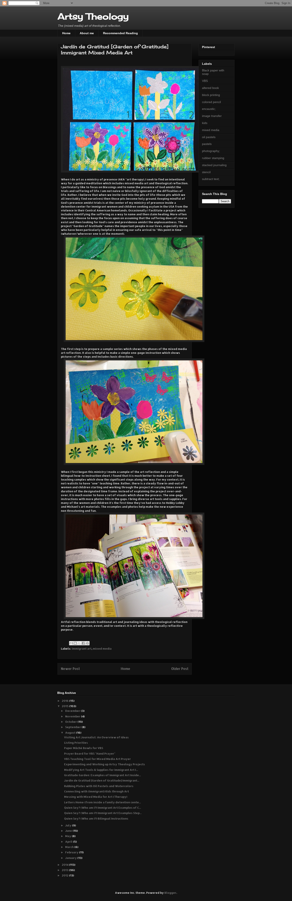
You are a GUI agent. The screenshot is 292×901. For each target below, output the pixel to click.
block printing (211, 95)
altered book (210, 88)
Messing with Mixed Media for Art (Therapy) (95, 796)
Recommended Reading (120, 33)
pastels (207, 144)
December (73, 710)
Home (66, 33)
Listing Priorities (76, 742)
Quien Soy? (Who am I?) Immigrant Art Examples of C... (102, 807)
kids (204, 123)
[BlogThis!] (75, 643)
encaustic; (209, 109)
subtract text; (211, 179)
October (71, 721)
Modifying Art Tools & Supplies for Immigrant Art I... (101, 769)
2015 (65, 706)
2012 (65, 875)
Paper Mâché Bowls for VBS (83, 748)
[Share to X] (79, 643)
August (70, 732)
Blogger (170, 892)
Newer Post (70, 669)
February (72, 852)
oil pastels (208, 137)
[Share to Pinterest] (87, 643)
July (68, 825)
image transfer (212, 116)
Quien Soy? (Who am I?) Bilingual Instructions (96, 818)
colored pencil (211, 102)
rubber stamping (213, 158)
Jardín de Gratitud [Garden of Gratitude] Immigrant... (101, 780)
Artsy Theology (93, 16)
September (73, 727)
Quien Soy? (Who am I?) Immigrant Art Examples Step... (103, 813)
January (71, 858)
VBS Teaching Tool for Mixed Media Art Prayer (97, 759)
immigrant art (81, 648)
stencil (206, 172)
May (68, 836)
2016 (65, 700)
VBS (205, 81)
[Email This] (71, 643)
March (69, 847)
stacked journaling (214, 165)
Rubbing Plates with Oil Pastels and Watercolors (98, 786)
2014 (65, 864)
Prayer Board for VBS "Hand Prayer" (89, 753)
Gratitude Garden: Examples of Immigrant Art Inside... (102, 775)
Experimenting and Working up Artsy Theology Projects (104, 764)
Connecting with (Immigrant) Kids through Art (96, 791)
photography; (211, 151)
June (69, 830)
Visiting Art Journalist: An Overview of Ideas (96, 737)
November (73, 716)
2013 (65, 870)
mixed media (102, 648)
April (69, 841)
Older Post (179, 669)
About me (87, 33)
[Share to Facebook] (83, 643)
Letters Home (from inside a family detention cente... (102, 802)
